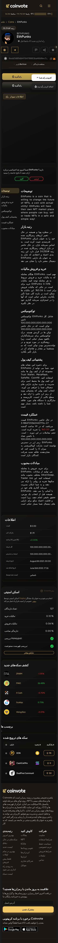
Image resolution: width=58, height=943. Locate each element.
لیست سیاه (8, 873)
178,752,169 (21, 14)
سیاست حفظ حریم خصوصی (45, 845)
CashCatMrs (22, 763)
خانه (3, 21)
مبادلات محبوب (8, 228)
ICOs (23, 843)
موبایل (23, 865)
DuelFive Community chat (28, 773)
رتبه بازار (5, 196)
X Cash (19, 693)
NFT (23, 839)
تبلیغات (42, 855)
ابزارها (23, 856)
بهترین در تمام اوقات (9, 853)
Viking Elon (21, 712)
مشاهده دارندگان (38, 64)
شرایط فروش (45, 851)
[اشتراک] (44, 50)
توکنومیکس (6, 210)
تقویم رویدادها (27, 848)
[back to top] (50, 937)
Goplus (22, 598)
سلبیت (42, 835)
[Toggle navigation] (49, 6)
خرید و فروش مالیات (7, 204)
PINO (18, 683)
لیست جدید (8, 846)
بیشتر (34, 601)
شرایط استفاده (45, 839)
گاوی (21, 179)
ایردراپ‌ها (25, 852)
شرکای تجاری (27, 860)
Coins (11, 21)
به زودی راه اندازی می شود (9, 868)
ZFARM (19, 673)
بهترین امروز (8, 835)
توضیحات (5, 190)
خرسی (36, 179)
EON (18, 753)
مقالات (24, 835)
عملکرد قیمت (7, 222)
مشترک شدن (28, 909)
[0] (53, 49)
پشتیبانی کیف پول (9, 216)
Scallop (19, 702)
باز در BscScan (21, 64)
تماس (41, 859)
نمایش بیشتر (29, 652)
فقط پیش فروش (7, 860)
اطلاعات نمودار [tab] (16, 96)
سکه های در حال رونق (10, 841)
